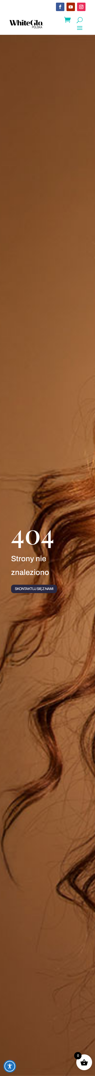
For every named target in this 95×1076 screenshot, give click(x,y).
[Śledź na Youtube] (70, 7)
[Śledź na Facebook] (60, 7)
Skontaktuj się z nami (34, 589)
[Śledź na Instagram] (81, 7)
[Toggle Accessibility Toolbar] (10, 1066)
